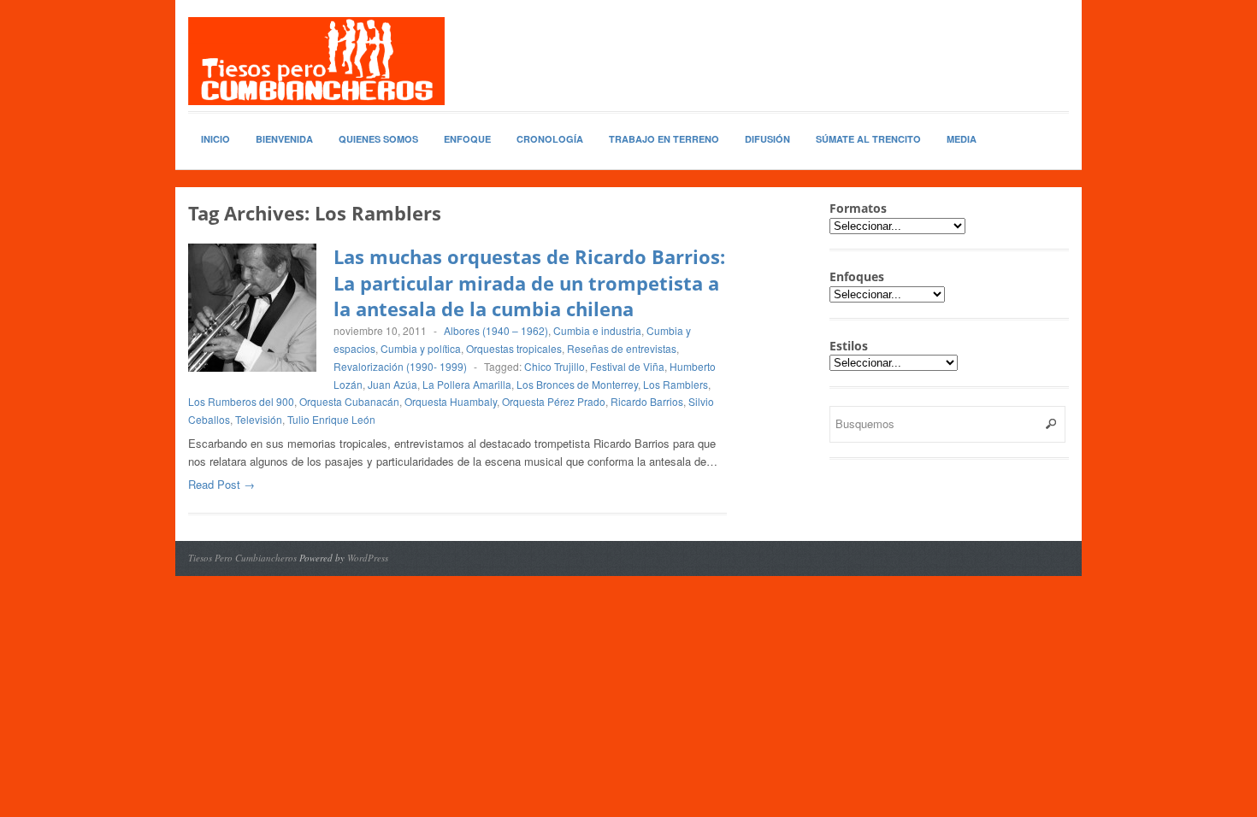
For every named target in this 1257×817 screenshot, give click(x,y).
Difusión (767, 138)
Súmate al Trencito (868, 138)
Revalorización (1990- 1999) (400, 366)
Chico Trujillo (554, 366)
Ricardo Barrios (647, 401)
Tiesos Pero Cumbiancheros (242, 557)
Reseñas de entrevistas (621, 348)
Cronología (549, 138)
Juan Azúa (392, 384)
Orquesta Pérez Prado (553, 401)
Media (962, 138)
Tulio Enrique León (331, 419)
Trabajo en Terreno (664, 138)
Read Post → (221, 484)
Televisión (258, 419)
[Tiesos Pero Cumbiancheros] (316, 61)
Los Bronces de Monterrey (577, 384)
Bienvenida (284, 138)
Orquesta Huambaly (450, 401)
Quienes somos (378, 138)
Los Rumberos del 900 (241, 401)
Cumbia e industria (597, 330)
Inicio (215, 138)
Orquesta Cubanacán (349, 401)
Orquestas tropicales (514, 348)
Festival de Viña (627, 366)
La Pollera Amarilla (466, 384)
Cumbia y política (421, 348)
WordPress (367, 557)
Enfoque (467, 138)
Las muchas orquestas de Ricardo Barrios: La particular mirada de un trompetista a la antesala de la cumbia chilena (529, 283)
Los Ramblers (675, 384)
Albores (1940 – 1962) (496, 330)
